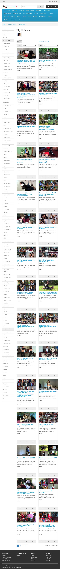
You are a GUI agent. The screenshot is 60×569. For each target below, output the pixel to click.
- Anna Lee (5, 72)
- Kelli (4, 180)
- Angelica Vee (6, 66)
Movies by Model (30, 10)
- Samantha (6, 283)
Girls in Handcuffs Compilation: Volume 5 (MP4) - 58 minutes (26, 326)
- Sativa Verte (6, 291)
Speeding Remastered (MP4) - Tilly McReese (48, 392)
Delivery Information (6, 557)
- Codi (4, 117)
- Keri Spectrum (6, 186)
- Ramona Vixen (6, 277)
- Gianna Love (6, 137)
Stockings (35, 16)
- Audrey (5, 75)
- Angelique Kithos (7, 69)
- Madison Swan (6, 229)
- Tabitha (5, 314)
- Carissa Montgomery (6, 101)
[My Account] (50, 1)
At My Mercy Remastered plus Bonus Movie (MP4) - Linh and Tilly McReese (26, 62)
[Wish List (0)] (52, 1)
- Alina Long (6, 52)
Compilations (47, 10)
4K (19, 19)
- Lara (4, 200)
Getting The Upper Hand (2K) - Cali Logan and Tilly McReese (48, 292)
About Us (4, 555)
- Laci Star (5, 192)
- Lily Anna (5, 212)
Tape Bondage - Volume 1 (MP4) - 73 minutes (46, 425)
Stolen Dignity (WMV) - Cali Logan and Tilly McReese (25, 425)
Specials (33, 560)
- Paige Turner (6, 261)
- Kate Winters (6, 174)
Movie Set (22, 10)
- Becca (5, 81)
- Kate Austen (6, 171)
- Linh (4, 215)
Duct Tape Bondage (27, 13)
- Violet (5, 337)
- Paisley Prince (6, 264)
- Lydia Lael (6, 221)
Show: (40, 45)
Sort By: (19, 45)
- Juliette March (6, 163)
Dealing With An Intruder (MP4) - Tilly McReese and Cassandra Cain (46, 260)
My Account (48, 555)
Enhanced (50, 16)
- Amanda (5, 55)
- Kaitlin (5, 169)
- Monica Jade (6, 244)
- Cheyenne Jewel (7, 111)
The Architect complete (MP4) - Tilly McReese (48, 458)
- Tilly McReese (6, 329)
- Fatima (5, 134)
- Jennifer (5, 154)
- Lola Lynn (5, 218)
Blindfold (6, 19)
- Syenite (5, 311)
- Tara (4, 317)
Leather (24, 16)
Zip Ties (36, 13)
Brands (32, 555)
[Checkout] (56, 1)
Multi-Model (38, 10)
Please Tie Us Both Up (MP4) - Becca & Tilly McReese (48, 359)
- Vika (4, 334)
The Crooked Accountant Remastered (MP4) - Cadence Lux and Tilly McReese (25, 492)
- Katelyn (5, 177)
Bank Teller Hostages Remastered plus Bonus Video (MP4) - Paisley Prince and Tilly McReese (26, 95)
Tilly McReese (22, 24)
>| (25, 545)
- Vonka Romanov (7, 343)
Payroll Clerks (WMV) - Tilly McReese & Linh (25, 359)
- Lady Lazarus (6, 195)
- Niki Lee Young (7, 249)
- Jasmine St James (7, 151)
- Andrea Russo (6, 63)
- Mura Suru (6, 246)
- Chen (4, 108)
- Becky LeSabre (7, 83)
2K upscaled (7, 10)
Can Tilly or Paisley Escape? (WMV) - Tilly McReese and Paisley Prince (47, 161)
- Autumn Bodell (7, 78)
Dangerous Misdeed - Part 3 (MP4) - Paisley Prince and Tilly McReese (48, 227)
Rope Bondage (7, 13)
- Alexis (5, 49)
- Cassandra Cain (7, 105)
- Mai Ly (5, 232)
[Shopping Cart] (54, 1)
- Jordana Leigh (6, 160)
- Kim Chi (5, 189)
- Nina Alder (6, 255)
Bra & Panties (42, 16)
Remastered (13, 19)
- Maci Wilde (6, 223)
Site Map (18, 555)
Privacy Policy (5, 558)
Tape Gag (6, 16)
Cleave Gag (50, 13)
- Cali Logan (6, 95)
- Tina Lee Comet (7, 332)
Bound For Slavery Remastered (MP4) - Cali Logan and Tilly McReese (46, 128)
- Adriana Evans (6, 43)
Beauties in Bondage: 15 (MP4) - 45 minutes (48, 94)
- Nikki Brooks (6, 252)
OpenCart (9, 566)
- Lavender (5, 203)
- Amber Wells (6, 60)
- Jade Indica (6, 143)
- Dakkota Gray (6, 122)
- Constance (6, 120)
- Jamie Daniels (6, 146)
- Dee (4, 125)
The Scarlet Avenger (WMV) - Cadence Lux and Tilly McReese (25, 525)
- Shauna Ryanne (7, 300)
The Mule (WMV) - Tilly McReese (45, 491)
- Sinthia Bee (6, 306)
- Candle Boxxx (6, 98)
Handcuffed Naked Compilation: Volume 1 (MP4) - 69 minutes (48, 326)
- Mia (4, 238)
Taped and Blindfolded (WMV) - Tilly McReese (26, 458)
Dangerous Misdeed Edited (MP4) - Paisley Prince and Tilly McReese (26, 260)
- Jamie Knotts (6, 148)
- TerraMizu (6, 323)
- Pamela (5, 267)
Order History (49, 557)
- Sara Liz (5, 285)
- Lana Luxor (6, 197)
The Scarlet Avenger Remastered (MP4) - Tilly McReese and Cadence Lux (47, 525)
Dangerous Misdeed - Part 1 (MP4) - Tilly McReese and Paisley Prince (47, 194)
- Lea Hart (5, 206)
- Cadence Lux (6, 92)
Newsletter (48, 560)
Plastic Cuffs (43, 13)
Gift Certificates (34, 557)
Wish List (48, 558)
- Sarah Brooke (6, 288)
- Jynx (4, 166)
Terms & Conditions (6, 560)
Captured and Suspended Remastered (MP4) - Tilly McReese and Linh (24, 194)
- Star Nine (5, 309)
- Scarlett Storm (6, 297)
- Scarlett (5, 294)
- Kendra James (6, 183)
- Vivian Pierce (6, 340)
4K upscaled (14, 10)
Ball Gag (13, 16)
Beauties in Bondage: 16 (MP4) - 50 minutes (26, 127)
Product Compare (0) (44, 41)
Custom (4, 34)
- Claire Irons (6, 114)
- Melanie (5, 235)
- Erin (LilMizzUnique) (8, 131)
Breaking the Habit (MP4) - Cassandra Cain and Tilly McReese (25, 161)
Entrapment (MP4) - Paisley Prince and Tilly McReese (25, 292)
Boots (29, 16)
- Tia (4, 326)
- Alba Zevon (6, 46)
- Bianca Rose (6, 89)
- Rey (4, 280)
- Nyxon (5, 258)
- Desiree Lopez (7, 128)
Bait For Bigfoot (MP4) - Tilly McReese (47, 61)
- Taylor (5, 320)
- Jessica (5, 157)
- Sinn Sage (5, 303)
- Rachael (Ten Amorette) (6, 270)
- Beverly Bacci (6, 86)
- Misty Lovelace (7, 241)
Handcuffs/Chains (17, 13)
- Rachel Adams (6, 274)
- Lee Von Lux (6, 209)
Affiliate (33, 558)
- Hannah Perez (6, 140)
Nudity (18, 16)
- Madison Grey (6, 226)
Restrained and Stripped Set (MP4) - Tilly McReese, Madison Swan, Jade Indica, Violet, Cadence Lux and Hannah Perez (25, 394)
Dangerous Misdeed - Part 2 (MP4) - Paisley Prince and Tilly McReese (26, 227)
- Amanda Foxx (6, 58)
